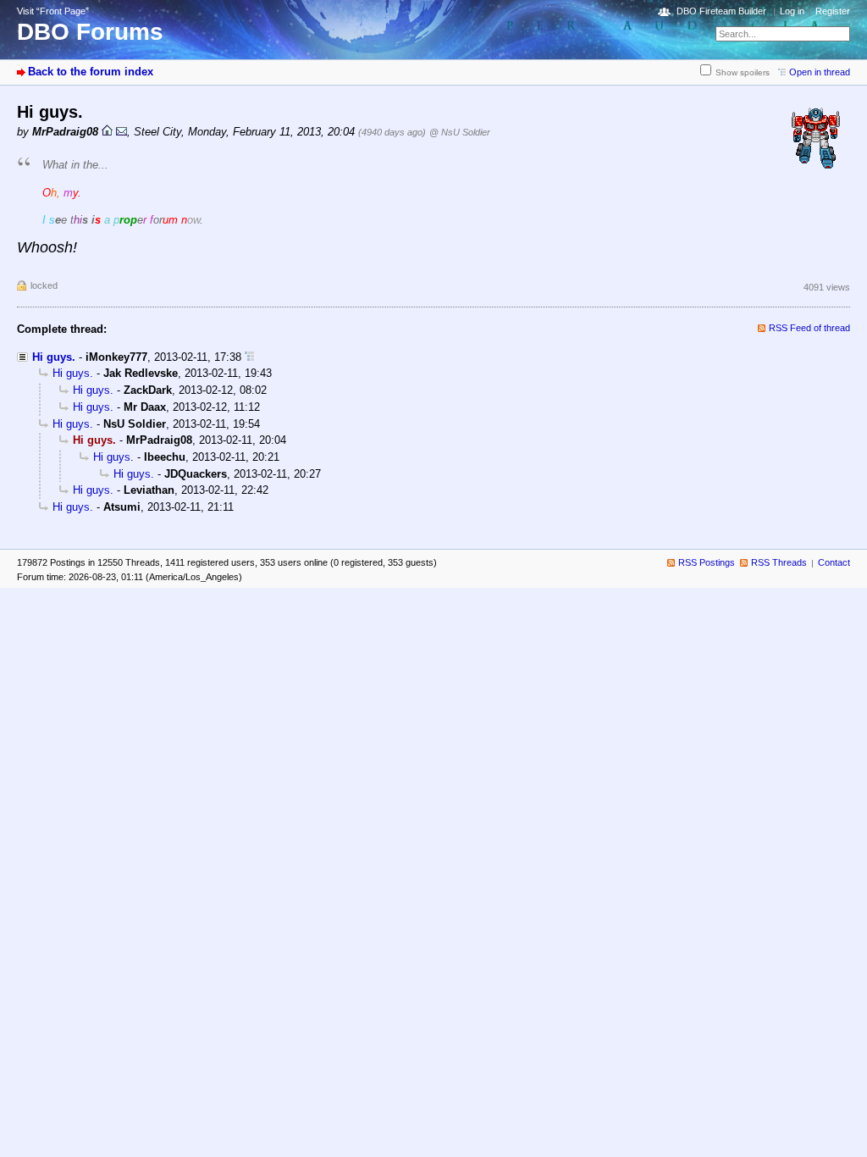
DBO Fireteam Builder (721, 11)
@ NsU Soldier (459, 132)
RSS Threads (779, 562)
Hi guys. (53, 357)
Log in (792, 11)
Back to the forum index (90, 71)
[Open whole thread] (249, 357)
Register (832, 11)
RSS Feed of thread (809, 328)
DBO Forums (90, 32)
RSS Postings (706, 562)
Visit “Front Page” (53, 11)
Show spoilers (742, 72)
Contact (834, 562)
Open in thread (819, 72)
